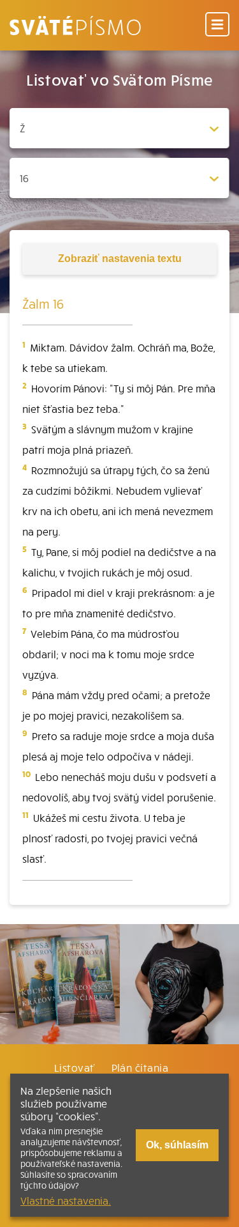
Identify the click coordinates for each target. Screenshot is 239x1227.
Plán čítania (140, 1067)
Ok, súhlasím (177, 1144)
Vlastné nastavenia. (65, 1200)
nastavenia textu (120, 258)
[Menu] (217, 25)
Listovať (74, 1067)
